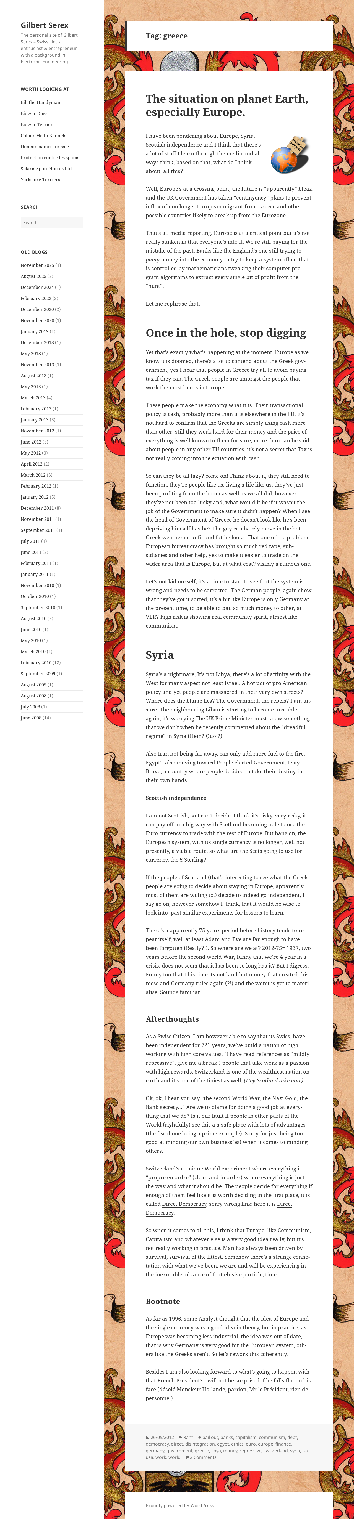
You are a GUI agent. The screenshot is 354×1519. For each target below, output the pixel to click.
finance (283, 1444)
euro (251, 1444)
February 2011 (36, 563)
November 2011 (37, 519)
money (230, 1451)
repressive (250, 1451)
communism (272, 1437)
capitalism (246, 1437)
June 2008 (31, 718)
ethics (237, 1444)
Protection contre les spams (50, 158)
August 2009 (33, 685)
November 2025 (37, 265)
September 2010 (38, 607)
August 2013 (33, 376)
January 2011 (35, 574)
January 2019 (35, 331)
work (160, 1457)
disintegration (200, 1444)
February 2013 (36, 409)
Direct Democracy (184, 1203)
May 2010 (31, 641)
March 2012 (33, 475)
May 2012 (31, 453)
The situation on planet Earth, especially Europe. (227, 105)
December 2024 (37, 287)
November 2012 (37, 431)
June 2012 (31, 442)
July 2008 (30, 707)
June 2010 (31, 629)
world (174, 1457)
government (179, 1451)
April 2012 (32, 464)
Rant (188, 1437)
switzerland (276, 1451)
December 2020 (37, 309)
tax (305, 1451)
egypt (223, 1444)
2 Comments (203, 1457)
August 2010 (33, 618)
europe (265, 1444)
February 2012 (36, 486)
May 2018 (31, 353)
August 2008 (33, 696)
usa (149, 1457)
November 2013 (37, 365)
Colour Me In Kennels (43, 135)
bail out (210, 1437)
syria (295, 1451)
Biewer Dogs (34, 113)
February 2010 (36, 663)
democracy (157, 1444)
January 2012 (35, 497)
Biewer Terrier (37, 124)
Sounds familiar (180, 992)
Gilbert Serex (45, 25)
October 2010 (35, 596)
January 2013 (35, 420)
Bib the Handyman (40, 102)
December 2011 (37, 508)
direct (177, 1444)
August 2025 (33, 276)
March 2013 (33, 398)
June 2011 (31, 552)
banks (226, 1437)
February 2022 (36, 298)
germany (155, 1451)
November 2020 (37, 320)
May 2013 (31, 387)
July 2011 (30, 541)
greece (202, 1451)
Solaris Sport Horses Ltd (46, 169)
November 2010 (37, 585)
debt (292, 1437)
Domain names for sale (45, 147)
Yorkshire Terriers (40, 180)
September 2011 (38, 530)
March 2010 (33, 652)
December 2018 (37, 342)
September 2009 (38, 674)
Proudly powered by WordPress (180, 1505)
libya (216, 1451)
